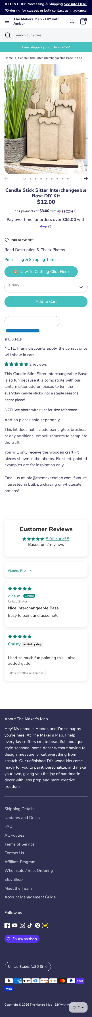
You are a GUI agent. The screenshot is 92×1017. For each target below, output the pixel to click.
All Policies (14, 835)
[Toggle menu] (7, 21)
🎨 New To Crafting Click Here (41, 271)
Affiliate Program (19, 861)
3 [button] (35, 178)
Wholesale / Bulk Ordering (28, 870)
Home (8, 58)
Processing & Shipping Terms (30, 259)
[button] (46, 211)
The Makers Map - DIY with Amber (36, 21)
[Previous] (6, 178)
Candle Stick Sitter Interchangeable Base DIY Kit (50, 58)
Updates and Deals (22, 817)
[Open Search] (7, 35)
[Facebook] (7, 925)
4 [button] (41, 178)
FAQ (8, 826)
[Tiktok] (30, 925)
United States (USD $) (25, 966)
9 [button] (68, 178)
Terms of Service (19, 844)
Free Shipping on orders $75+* (46, 47)
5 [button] (46, 178)
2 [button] (30, 178)
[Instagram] (22, 925)
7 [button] (57, 178)
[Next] (86, 178)
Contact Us (14, 853)
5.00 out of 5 (57, 539)
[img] (20, 588)
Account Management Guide (30, 897)
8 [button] (62, 178)
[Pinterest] (37, 925)
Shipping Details (19, 808)
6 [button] (51, 178)
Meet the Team (18, 888)
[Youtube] (14, 925)
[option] (46, 47)
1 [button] (24, 179)
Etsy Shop (13, 879)
